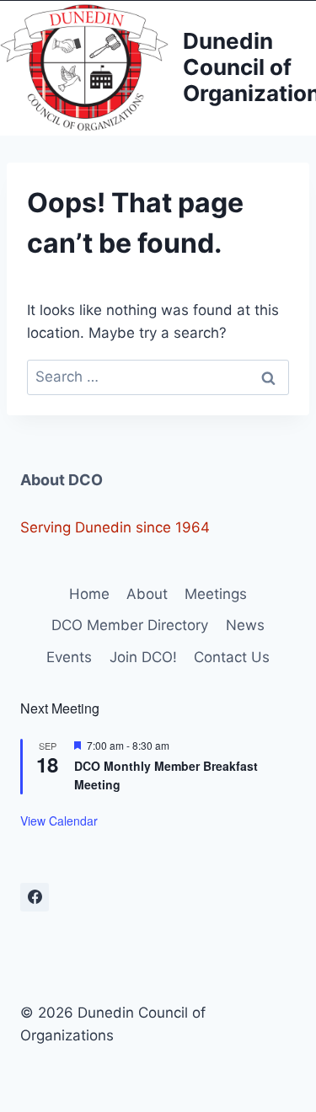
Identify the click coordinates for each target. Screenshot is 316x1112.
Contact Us (232, 657)
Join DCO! (143, 657)
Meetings (216, 593)
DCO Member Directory (129, 625)
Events (69, 657)
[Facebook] (34, 897)
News (245, 625)
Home (89, 593)
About (147, 593)
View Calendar (59, 820)
